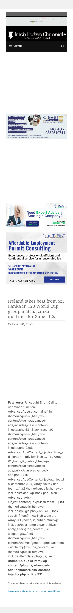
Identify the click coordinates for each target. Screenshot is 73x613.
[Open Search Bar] (63, 46)
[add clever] (36, 138)
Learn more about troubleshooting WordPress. (34, 591)
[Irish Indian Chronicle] (36, 35)
